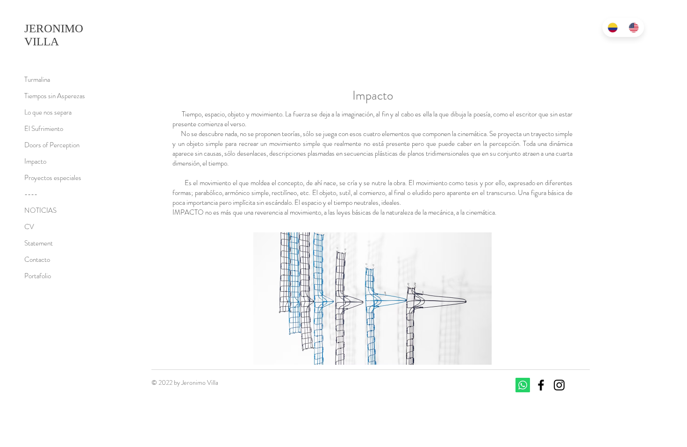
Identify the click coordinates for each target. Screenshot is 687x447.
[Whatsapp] (522, 385)
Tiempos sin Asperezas (54, 96)
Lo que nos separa (48, 112)
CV (29, 227)
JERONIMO (55, 28)
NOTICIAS (40, 210)
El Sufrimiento (43, 128)
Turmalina (37, 79)
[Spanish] (612, 27)
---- (30, 194)
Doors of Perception (51, 145)
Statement (38, 243)
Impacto (35, 161)
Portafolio (37, 276)
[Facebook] (541, 385)
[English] (633, 27)
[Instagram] (559, 385)
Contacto (37, 259)
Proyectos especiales (52, 178)
